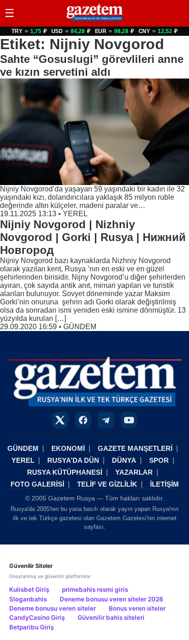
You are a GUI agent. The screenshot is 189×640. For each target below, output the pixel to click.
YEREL (75, 214)
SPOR (159, 460)
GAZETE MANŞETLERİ (135, 448)
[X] (60, 420)
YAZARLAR (134, 472)
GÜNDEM (79, 327)
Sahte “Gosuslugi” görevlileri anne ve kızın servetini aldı (91, 65)
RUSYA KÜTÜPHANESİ (64, 472)
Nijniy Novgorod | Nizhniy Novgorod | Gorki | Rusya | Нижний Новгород (93, 237)
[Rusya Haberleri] (94, 20)
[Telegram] (106, 420)
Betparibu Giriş (31, 627)
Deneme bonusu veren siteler (52, 608)
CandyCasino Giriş (37, 617)
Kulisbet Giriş (29, 589)
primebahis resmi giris (95, 589)
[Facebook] (83, 420)
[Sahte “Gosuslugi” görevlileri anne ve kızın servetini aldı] (94, 132)
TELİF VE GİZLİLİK (107, 484)
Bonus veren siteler (137, 608)
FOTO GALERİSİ (37, 484)
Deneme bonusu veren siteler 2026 (111, 599)
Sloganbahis (28, 599)
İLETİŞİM (164, 484)
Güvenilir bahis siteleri (111, 617)
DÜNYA (124, 460)
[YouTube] (129, 420)
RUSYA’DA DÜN (73, 460)
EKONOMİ (68, 448)
